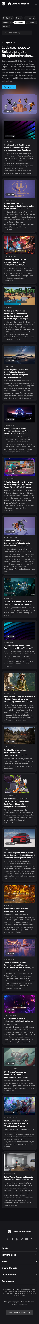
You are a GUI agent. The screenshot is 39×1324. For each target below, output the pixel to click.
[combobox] (17, 33)
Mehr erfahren (8, 87)
